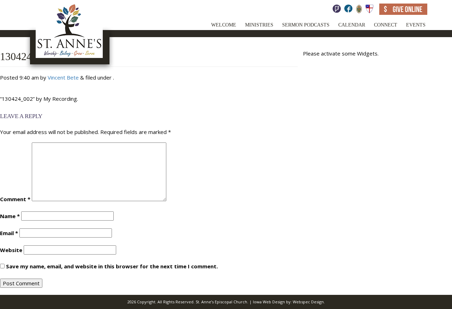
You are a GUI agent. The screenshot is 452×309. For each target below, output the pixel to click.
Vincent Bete (63, 77)
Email (9, 233)
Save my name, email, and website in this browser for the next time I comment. (112, 266)
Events (416, 25)
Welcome (223, 25)
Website (11, 249)
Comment (15, 199)
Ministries (259, 25)
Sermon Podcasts (305, 25)
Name (10, 216)
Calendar (351, 25)
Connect (385, 25)
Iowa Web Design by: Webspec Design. (289, 301)
